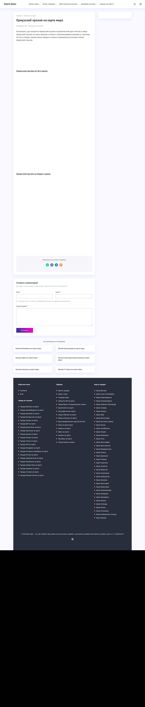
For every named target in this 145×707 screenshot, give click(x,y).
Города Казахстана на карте (30, 427)
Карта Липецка (101, 504)
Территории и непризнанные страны (72, 404)
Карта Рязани (101, 501)
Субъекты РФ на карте (66, 401)
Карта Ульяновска (102, 473)
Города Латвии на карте (29, 438)
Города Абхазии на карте (29, 407)
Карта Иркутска (102, 470)
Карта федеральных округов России (71, 421)
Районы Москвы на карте (67, 418)
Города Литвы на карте (28, 441)
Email (58, 292)
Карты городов (63, 391)
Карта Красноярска (103, 446)
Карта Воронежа (102, 435)
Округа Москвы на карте (67, 415)
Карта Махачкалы (102, 487)
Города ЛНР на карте (28, 444)
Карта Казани (101, 411)
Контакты (23, 391)
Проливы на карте (65, 439)
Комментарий (22, 306)
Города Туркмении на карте (30, 462)
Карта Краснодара (103, 442)
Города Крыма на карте (29, 434)
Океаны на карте (64, 428)
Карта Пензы (101, 507)
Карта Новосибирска (104, 397)
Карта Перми (101, 432)
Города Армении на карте (29, 413)
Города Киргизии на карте (30, 431)
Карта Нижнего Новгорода (106, 404)
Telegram (56, 265)
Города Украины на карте (29, 468)
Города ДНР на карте (28, 424)
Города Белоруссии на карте (30, 417)
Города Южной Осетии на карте (32, 475)
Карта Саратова (102, 463)
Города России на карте (29, 455)
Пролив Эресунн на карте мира (27, 369)
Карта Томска (101, 452)
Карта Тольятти (101, 466)
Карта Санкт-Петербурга (105, 394)
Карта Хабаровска (103, 477)
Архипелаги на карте (66, 408)
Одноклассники (61, 265)
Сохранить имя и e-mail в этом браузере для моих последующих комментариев (44, 301)
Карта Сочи (100, 439)
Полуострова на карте (66, 442)
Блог (22, 394)
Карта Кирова (101, 518)
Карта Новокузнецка (103, 490)
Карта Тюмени (101, 459)
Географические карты (67, 411)
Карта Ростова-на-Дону (104, 421)
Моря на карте (63, 432)
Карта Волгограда (102, 418)
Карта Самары (101, 408)
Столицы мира (63, 397)
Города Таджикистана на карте (31, 458)
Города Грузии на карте (29, 420)
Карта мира (10, 4)
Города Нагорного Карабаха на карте (34, 451)
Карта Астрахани (102, 511)
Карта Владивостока (103, 449)
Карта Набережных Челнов (106, 514)
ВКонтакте (51, 265)
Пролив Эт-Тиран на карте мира (70, 369)
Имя (18, 292)
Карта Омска (100, 425)
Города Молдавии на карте (30, 448)
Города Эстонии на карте (29, 472)
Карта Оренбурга (102, 497)
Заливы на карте (64, 435)
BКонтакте (72, 539)
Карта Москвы (101, 391)
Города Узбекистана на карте (31, 465)
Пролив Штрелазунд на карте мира (71, 348)
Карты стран (62, 394)
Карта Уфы (100, 415)
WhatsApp (47, 265)
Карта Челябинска (103, 428)
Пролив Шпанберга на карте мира (28, 348)
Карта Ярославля (102, 483)
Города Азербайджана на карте (32, 410)
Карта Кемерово (102, 494)
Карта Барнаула (102, 456)
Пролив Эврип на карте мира (26, 358)
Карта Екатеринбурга (104, 401)
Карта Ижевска (101, 480)
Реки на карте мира (65, 425)
